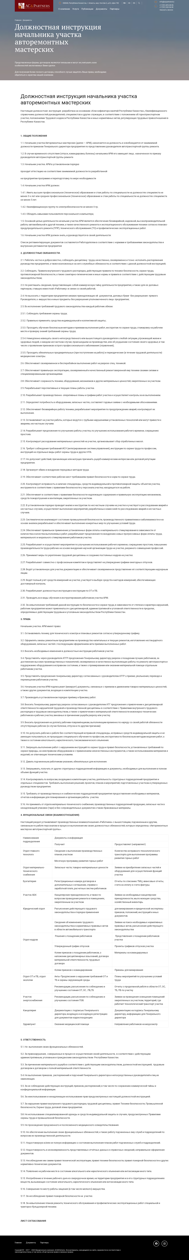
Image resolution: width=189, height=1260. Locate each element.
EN (134, 3)
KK (129, 3)
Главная (18, 1243)
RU (124, 3)
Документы (31, 1243)
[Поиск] (139, 3)
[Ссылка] (34, 6)
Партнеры (44, 1243)
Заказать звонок (166, 10)
